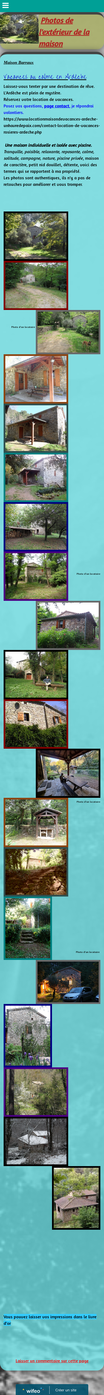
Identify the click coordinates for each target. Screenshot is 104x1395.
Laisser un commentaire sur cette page (52, 1360)
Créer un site (65, 1389)
